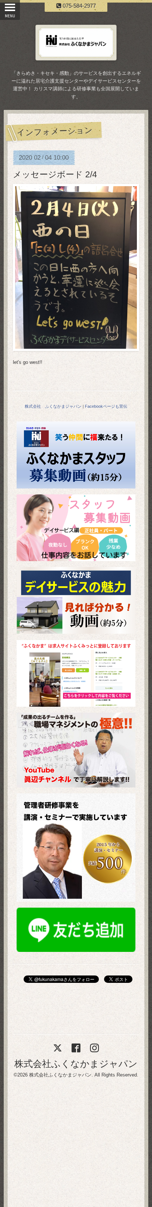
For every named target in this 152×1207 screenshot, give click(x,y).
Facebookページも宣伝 (106, 406)
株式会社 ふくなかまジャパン (53, 406)
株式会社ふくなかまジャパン (76, 1063)
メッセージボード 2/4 (55, 174)
